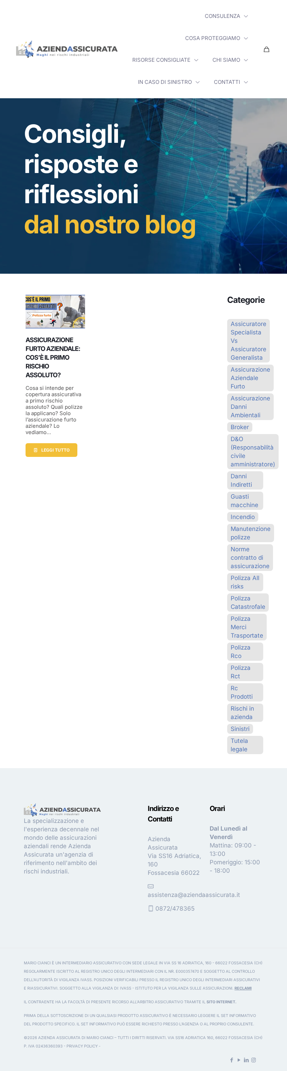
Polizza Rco (241, 651)
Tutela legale (239, 745)
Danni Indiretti (241, 480)
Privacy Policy (82, 1046)
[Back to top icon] (253, 1056)
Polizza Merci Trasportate (247, 627)
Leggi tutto (55, 450)
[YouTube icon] (238, 1060)
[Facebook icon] (231, 1060)
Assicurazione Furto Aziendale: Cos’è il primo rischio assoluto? (53, 357)
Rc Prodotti (242, 692)
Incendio (243, 516)
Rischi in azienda (242, 712)
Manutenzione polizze (251, 533)
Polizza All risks (245, 582)
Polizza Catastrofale (248, 602)
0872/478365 (175, 908)
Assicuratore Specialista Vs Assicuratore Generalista (248, 340)
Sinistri (240, 728)
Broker (240, 427)
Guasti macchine (244, 500)
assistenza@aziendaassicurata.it (194, 894)
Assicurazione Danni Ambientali (250, 407)
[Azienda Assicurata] (67, 49)
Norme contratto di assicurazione (250, 558)
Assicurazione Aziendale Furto (250, 378)
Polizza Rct (241, 672)
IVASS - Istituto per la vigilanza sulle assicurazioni (176, 988)
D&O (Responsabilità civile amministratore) (253, 451)
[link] (67, 49)
